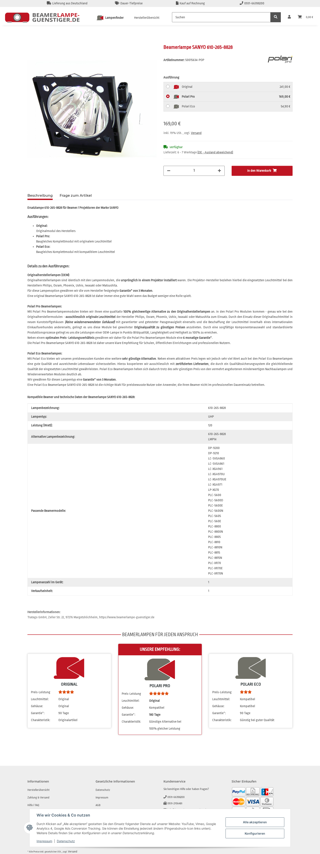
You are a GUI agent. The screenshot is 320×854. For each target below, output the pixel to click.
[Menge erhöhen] (219, 171)
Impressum (44, 841)
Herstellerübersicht (146, 18)
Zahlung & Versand (38, 797)
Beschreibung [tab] (40, 195)
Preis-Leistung (40, 692)
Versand (196, 133)
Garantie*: (38, 713)
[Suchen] (275, 17)
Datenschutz (66, 841)
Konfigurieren (255, 833)
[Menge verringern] (169, 171)
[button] (289, 17)
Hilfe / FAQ (33, 805)
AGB (98, 805)
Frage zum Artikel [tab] (76, 195)
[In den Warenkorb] (30, 41)
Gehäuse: (37, 706)
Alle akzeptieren (255, 822)
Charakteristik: (40, 720)
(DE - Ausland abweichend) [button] (215, 152)
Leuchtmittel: (40, 699)
